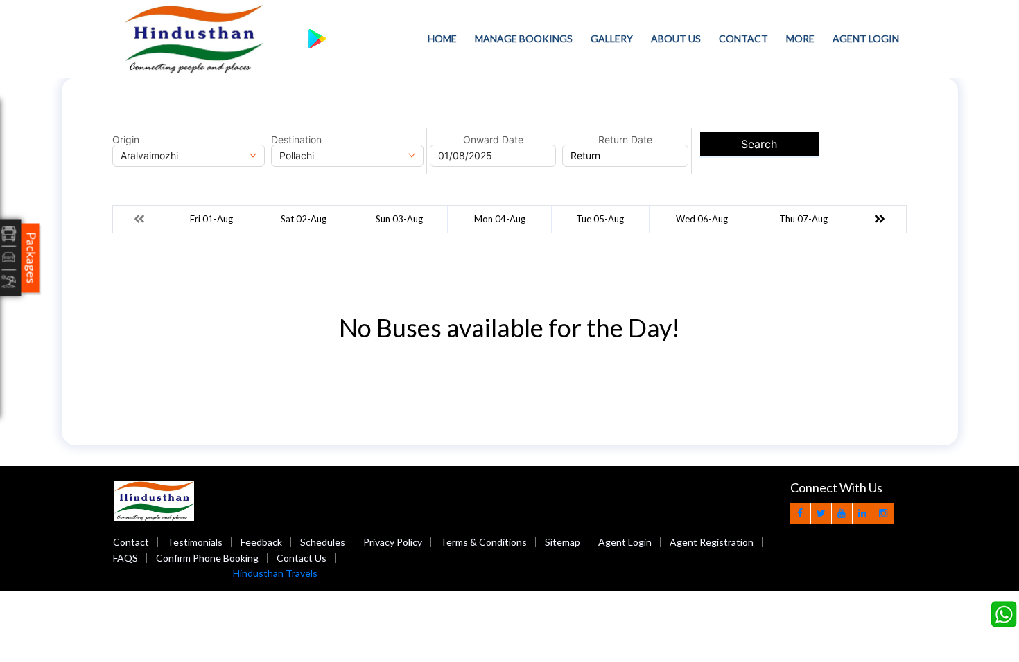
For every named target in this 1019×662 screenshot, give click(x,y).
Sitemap (562, 542)
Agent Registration (712, 542)
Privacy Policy (392, 542)
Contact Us (301, 558)
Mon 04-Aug (499, 218)
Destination (296, 140)
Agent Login (866, 38)
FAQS (125, 558)
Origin (125, 140)
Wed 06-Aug (702, 218)
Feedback (261, 542)
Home (442, 38)
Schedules (322, 542)
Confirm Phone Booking (207, 558)
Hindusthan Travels (275, 573)
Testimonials (195, 542)
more (800, 38)
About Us (676, 38)
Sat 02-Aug (303, 218)
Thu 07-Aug (803, 218)
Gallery (612, 38)
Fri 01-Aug (211, 218)
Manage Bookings (524, 38)
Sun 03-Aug (399, 218)
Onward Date (493, 140)
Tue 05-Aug (600, 218)
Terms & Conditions (483, 542)
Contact (743, 38)
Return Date (625, 140)
